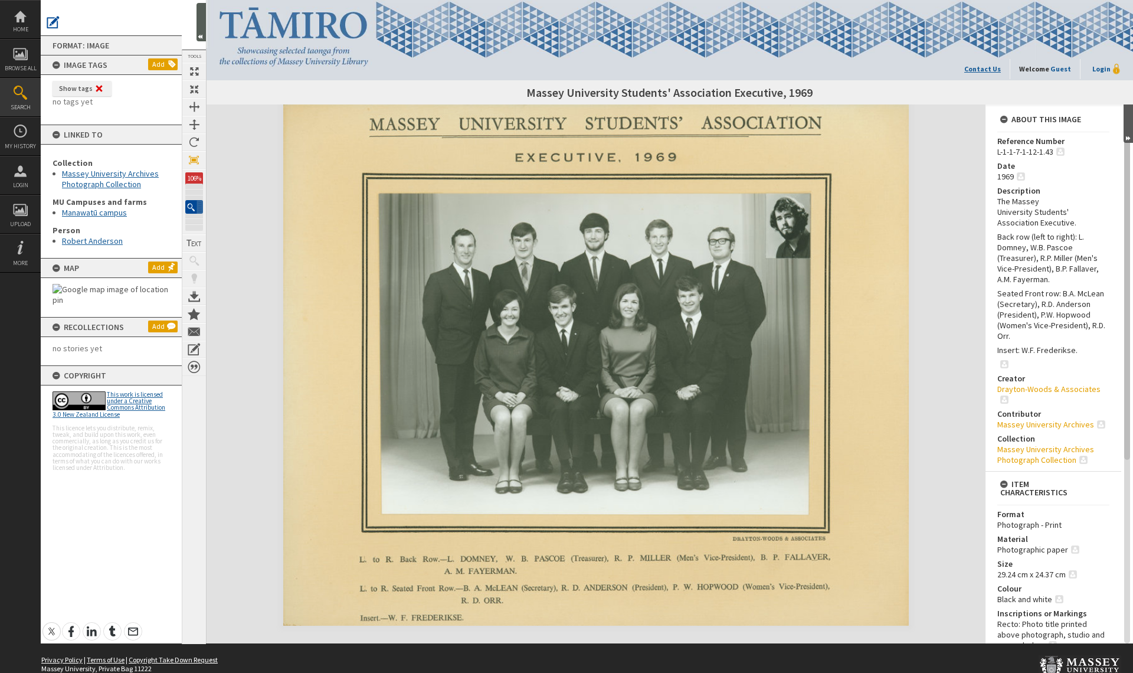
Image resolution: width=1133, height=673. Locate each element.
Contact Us (982, 68)
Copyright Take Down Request (173, 659)
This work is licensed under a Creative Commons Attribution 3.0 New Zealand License (109, 404)
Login (20, 185)
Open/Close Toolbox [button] (201, 22)
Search (21, 107)
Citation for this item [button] (194, 367)
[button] (194, 207)
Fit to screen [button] (194, 89)
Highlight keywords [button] (194, 279)
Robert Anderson (92, 241)
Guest (1060, 68)
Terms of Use (106, 659)
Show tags (76, 88)
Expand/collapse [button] (1128, 123)
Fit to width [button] (194, 107)
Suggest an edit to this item (53, 22)
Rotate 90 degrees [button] (194, 142)
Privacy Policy (62, 659)
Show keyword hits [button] (194, 261)
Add (158, 64)
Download (194, 296)
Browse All (21, 68)
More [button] (20, 263)
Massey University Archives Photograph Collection (110, 179)
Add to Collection (194, 314)
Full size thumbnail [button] (194, 71)
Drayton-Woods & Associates (1049, 389)
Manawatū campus (94, 212)
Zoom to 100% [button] (194, 160)
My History (20, 146)
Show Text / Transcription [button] (194, 243)
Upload (20, 224)
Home (20, 29)
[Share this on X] (51, 625)
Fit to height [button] (194, 124)
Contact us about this (194, 332)
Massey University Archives (1045, 424)
